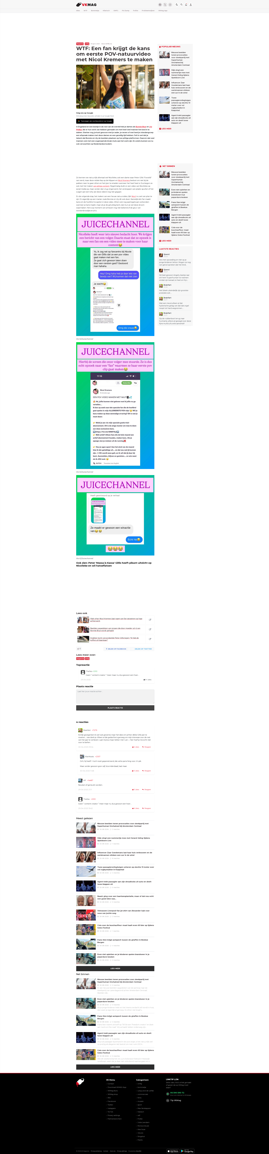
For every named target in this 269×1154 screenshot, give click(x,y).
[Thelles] (83, 672)
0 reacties (116, 902)
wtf (139, 1115)
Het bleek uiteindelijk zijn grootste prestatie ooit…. (173, 291)
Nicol (134, 196)
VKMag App (162, 11)
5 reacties (116, 887)
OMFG (115, 11)
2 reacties (116, 916)
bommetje (142, 1087)
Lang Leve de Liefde (146, 1091)
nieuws (140, 1133)
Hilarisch (106, 11)
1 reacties (115, 844)
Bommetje (95, 11)
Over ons (112, 1151)
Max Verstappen (144, 1108)
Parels (140, 1140)
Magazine (80, 44)
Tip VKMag (175, 1100)
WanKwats (89, 757)
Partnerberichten (115, 1119)
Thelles (89, 671)
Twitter (110, 1105)
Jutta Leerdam (143, 1122)
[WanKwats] (82, 757)
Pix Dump (125, 11)
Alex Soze (141, 1129)
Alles (78, 11)
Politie (135, 11)
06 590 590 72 (177, 1093)
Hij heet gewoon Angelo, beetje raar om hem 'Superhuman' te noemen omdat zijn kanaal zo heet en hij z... (174, 277)
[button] (181, 4)
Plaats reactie (115, 708)
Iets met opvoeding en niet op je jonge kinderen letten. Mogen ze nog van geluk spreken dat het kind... (175, 262)
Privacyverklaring (96, 1151)
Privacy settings (114, 1115)
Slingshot (141, 1136)
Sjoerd (166, 254)
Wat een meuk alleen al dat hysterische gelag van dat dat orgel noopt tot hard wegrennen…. (174, 305)
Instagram (112, 1108)
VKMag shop (113, 1094)
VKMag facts (113, 1091)
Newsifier (138, 1151)
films (139, 1098)
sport (140, 1105)
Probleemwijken (148, 11)
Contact (111, 1084)
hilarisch (141, 1112)
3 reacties (116, 829)
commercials (143, 1094)
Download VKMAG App (117, 1087)
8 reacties (116, 858)
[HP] (80, 780)
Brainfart (87, 730)
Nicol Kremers (124, 180)
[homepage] (102, 4)
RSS (109, 1098)
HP (84, 780)
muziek (140, 1101)
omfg (87, 44)
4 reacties (116, 946)
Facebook (112, 1101)
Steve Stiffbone (106, 44)
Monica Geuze (143, 1126)
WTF (85, 11)
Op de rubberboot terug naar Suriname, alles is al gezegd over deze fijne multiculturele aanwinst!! (175, 321)
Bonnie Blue (141, 127)
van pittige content (101, 186)
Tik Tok (110, 1112)
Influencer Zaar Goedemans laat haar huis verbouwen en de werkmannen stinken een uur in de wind (181, 88)
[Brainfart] (80, 730)
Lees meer (115, 969)
